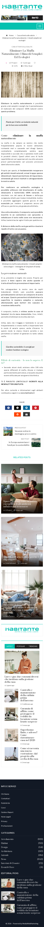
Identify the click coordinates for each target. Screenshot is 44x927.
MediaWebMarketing (30, 924)
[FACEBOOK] (8, 408)
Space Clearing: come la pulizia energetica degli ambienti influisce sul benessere (20, 504)
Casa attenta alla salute (22, 47)
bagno (20, 323)
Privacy (4, 821)
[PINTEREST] (35, 408)
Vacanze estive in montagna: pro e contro (25, 431)
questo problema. (8, 111)
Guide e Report (7, 812)
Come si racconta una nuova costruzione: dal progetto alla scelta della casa (29, 753)
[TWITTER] (17, 408)
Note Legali (6, 817)
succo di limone (25, 195)
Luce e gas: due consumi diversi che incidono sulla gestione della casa (21, 679)
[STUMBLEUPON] (17, 414)
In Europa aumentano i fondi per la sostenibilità (18, 442)
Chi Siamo (5, 794)
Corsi (3, 808)
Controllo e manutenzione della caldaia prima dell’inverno (28, 695)
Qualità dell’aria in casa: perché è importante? (21, 558)
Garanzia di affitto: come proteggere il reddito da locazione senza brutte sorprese (28, 715)
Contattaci (5, 798)
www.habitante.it (28, 393)
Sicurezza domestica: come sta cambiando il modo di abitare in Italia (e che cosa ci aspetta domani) (20, 608)
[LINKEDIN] (26, 408)
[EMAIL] (26, 414)
